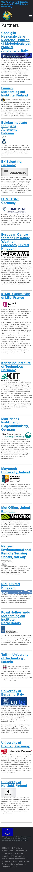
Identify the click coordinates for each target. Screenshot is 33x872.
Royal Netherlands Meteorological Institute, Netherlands (15, 617)
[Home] (7, 15)
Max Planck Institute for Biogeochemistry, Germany (15, 424)
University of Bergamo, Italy (12, 692)
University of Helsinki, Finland (14, 784)
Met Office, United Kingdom (15, 509)
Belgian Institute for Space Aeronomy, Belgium (14, 128)
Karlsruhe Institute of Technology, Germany (16, 366)
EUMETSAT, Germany (10, 201)
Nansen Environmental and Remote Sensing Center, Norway (16, 551)
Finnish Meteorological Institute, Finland (14, 91)
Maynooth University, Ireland (15, 470)
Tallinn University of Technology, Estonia (14, 658)
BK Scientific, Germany (11, 163)
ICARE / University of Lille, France (15, 296)
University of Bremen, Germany (15, 744)
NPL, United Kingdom (10, 586)
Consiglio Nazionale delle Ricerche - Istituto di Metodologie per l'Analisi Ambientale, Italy (16, 41)
